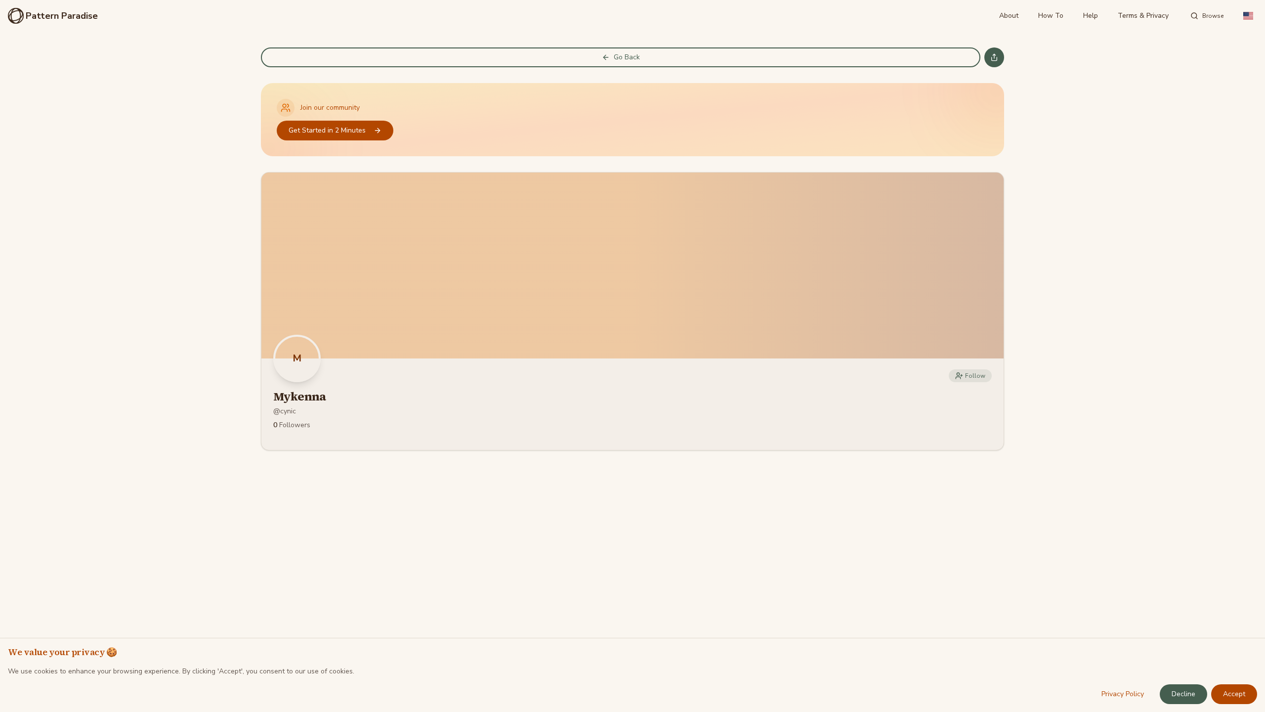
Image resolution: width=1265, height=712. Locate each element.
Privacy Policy (1122, 694)
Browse (1212, 16)
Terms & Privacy (1143, 15)
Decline (1183, 694)
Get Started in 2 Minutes (327, 130)
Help (1090, 15)
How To (1050, 15)
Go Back (627, 57)
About (1008, 15)
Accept (1234, 694)
